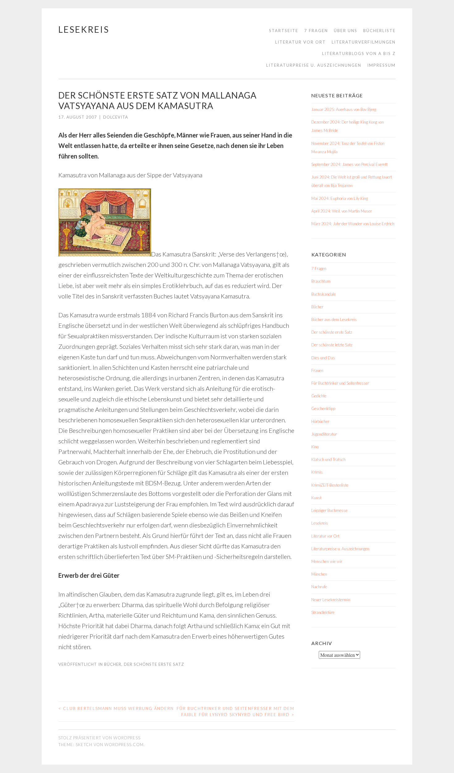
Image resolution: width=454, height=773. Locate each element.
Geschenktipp (323, 408)
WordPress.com (124, 744)
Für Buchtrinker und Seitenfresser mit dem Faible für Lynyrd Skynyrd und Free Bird (235, 711)
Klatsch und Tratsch (328, 459)
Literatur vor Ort (300, 42)
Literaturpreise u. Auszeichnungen (313, 65)
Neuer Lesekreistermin (330, 599)
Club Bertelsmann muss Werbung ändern (116, 708)
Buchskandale (323, 294)
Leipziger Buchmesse (329, 510)
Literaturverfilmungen (364, 42)
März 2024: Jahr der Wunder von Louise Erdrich (352, 223)
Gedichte (318, 395)
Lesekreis (83, 29)
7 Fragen (316, 30)
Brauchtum (320, 281)
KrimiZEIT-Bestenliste (329, 485)
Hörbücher (320, 421)
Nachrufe (319, 586)
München (319, 574)
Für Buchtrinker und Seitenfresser (340, 383)
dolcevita (115, 117)
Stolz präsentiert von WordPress (99, 737)
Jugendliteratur (324, 434)
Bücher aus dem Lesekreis (334, 319)
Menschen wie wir (326, 561)
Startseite (283, 30)
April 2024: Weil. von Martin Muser (341, 211)
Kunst (316, 497)
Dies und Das (323, 357)
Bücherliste (379, 30)
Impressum (381, 65)
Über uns (345, 30)
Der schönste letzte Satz (331, 344)
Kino (315, 446)
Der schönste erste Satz (154, 664)
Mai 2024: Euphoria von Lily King (339, 198)
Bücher (112, 664)
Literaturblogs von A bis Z (359, 53)
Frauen (317, 370)
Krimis (317, 472)
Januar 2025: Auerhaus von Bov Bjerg (343, 109)
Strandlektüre (322, 612)
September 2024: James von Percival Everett (349, 164)
